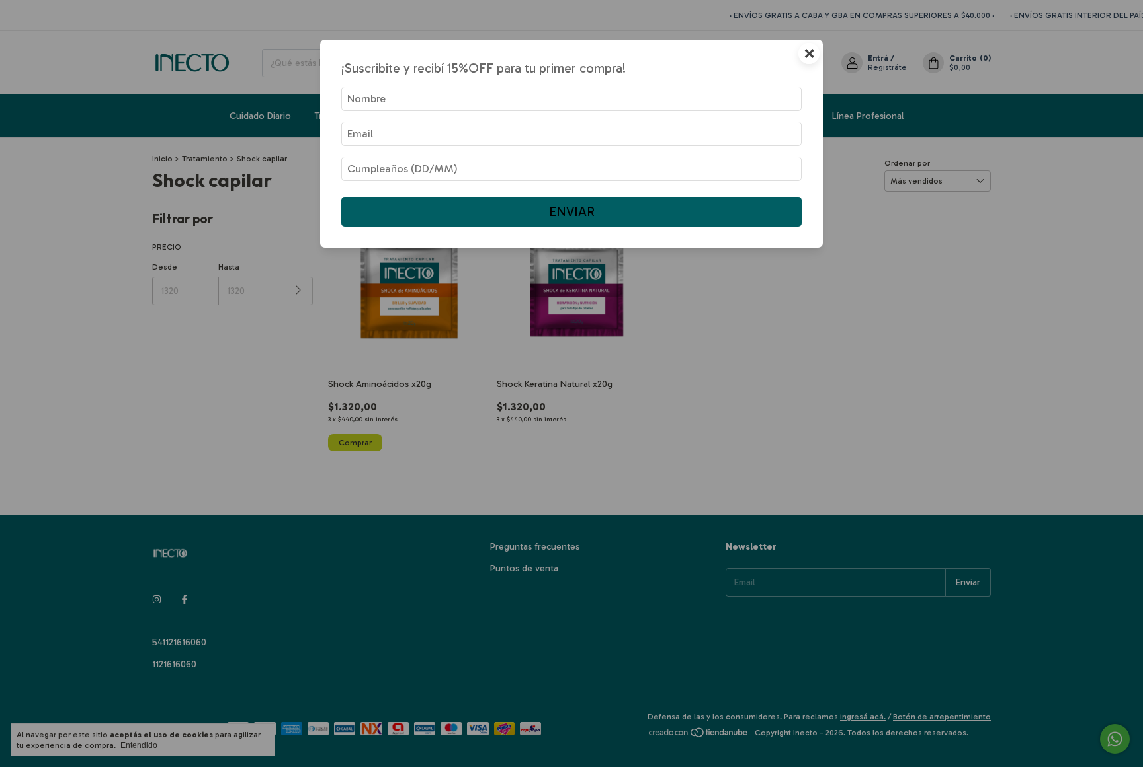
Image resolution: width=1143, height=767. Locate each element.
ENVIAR (572, 211)
